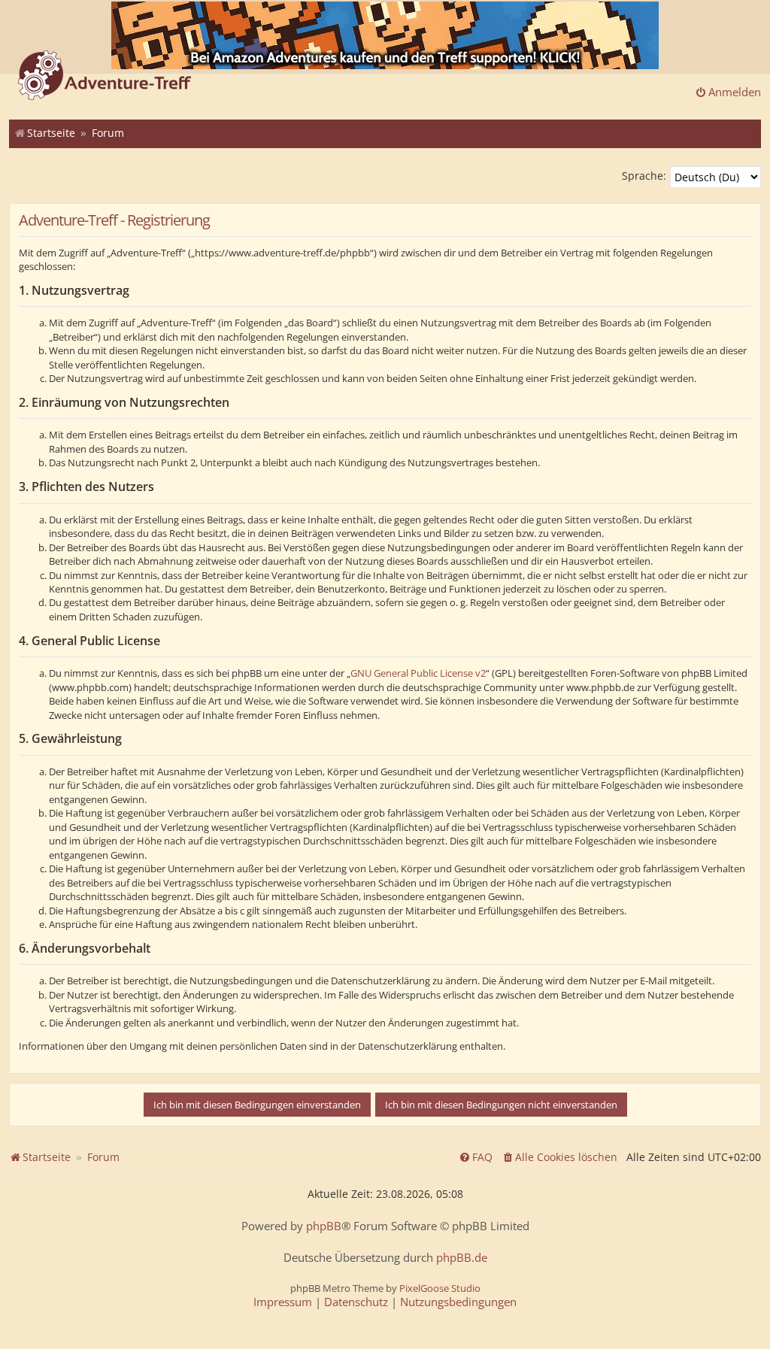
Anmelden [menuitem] (734, 91)
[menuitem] (559, 1157)
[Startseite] (104, 76)
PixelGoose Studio (439, 1288)
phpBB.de (461, 1257)
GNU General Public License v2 (418, 673)
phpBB (323, 1226)
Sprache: (644, 175)
